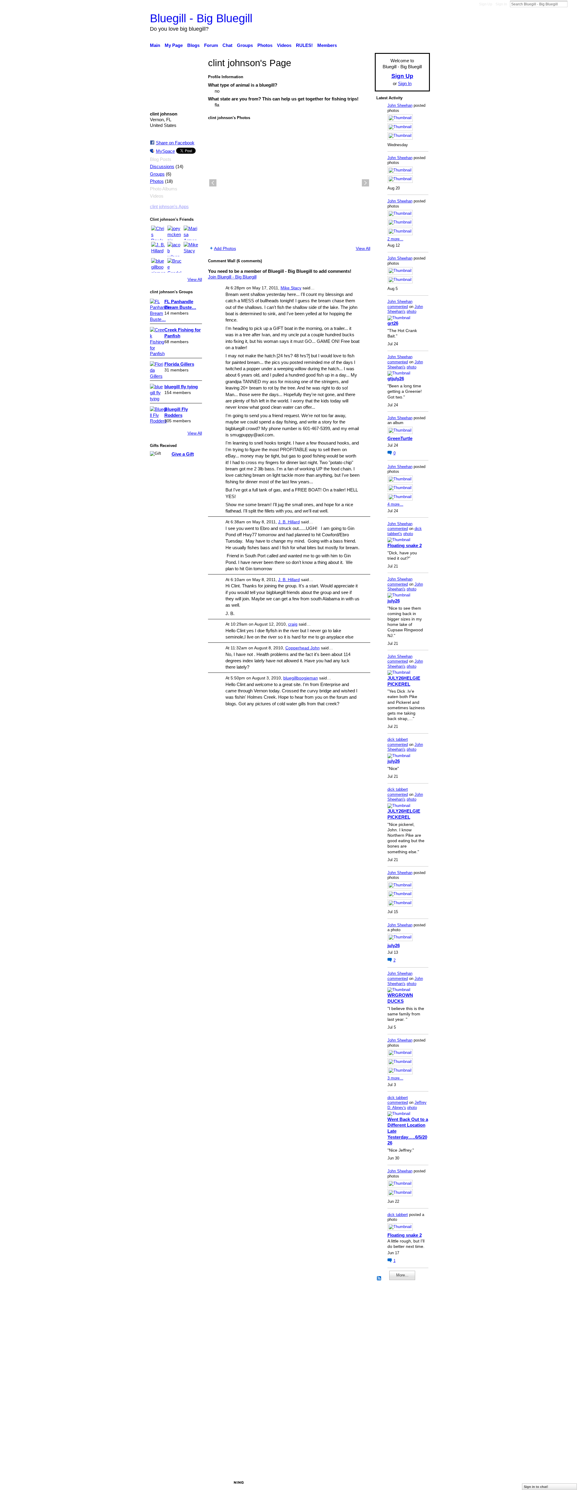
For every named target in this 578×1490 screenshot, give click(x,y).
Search (572, 4)
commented (397, 306)
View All (195, 279)
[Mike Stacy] (191, 249)
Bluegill (196, 1482)
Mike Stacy (291, 287)
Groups (157, 174)
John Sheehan (399, 105)
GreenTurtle (399, 438)
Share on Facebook (175, 142)
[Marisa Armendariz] (191, 233)
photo (411, 311)
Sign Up (485, 4)
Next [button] (365, 182)
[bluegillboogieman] (158, 265)
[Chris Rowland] (158, 233)
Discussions (162, 166)
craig (292, 624)
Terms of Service (413, 1482)
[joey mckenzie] (174, 233)
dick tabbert (397, 739)
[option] (289, 183)
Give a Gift (183, 454)
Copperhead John (302, 647)
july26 (393, 600)
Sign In (501, 4)
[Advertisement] (394, 1377)
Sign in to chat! (536, 1486)
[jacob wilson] (174, 249)
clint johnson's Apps (169, 206)
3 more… (395, 1078)
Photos (157, 181)
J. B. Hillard (289, 521)
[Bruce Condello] (174, 265)
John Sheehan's (405, 309)
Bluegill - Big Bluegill (201, 18)
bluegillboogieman (300, 678)
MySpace (165, 151)
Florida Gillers (179, 364)
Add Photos (225, 248)
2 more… (395, 239)
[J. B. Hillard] (158, 249)
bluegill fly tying (181, 386)
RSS (379, 1278)
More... (402, 1275)
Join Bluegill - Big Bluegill (232, 276)
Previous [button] (212, 182)
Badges (345, 1482)
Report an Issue (374, 1482)
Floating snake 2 (404, 545)
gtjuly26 (395, 378)
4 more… (395, 504)
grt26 (392, 323)
